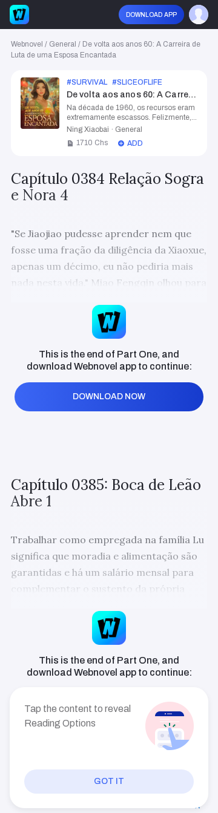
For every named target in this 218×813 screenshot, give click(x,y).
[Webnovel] (19, 14)
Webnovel (27, 44)
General (62, 44)
